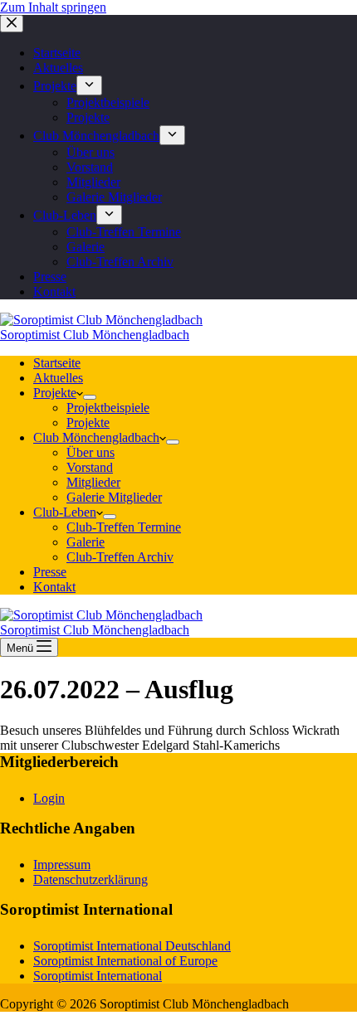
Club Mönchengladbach (96, 437)
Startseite (57, 363)
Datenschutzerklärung (90, 879)
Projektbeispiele (107, 408)
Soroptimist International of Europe (125, 961)
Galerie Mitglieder (114, 497)
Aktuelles (58, 378)
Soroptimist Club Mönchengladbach (94, 335)
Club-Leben (64, 512)
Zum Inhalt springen (53, 7)
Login (49, 798)
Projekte (54, 393)
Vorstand (89, 467)
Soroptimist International (97, 976)
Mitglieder (93, 482)
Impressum (61, 864)
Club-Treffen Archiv (120, 557)
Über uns (90, 452)
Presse (49, 572)
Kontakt (54, 587)
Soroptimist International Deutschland (132, 946)
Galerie (85, 542)
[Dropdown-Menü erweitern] (89, 397)
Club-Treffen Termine (123, 527)
